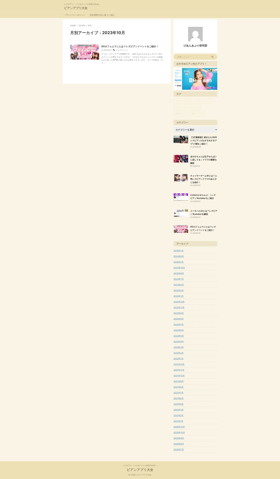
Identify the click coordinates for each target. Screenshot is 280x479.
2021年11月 (179, 370)
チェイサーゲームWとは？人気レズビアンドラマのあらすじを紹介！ (203, 178)
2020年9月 (179, 438)
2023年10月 (179, 267)
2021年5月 (179, 404)
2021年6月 (179, 398)
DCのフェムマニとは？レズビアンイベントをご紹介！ (130, 46)
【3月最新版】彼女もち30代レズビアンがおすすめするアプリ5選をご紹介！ (203, 140)
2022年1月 (178, 358)
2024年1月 (179, 262)
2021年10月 (179, 375)
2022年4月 (179, 341)
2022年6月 (179, 330)
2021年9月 (179, 381)
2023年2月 (179, 290)
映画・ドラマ (197, 113)
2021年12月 (179, 364)
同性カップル (181, 113)
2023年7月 (179, 279)
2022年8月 (179, 319)
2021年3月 (179, 409)
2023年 (81, 25)
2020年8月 (179, 444)
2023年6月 (179, 284)
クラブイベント (122, 50)
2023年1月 (179, 296)
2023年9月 (179, 273)
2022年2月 (179, 353)
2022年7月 (179, 324)
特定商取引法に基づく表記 (102, 15)
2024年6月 (179, 256)
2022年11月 (179, 307)
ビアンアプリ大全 (76, 8)
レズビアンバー (192, 107)
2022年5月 (179, 336)
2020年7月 (179, 449)
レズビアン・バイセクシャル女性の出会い (140, 465)
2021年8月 (179, 387)
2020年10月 (179, 432)
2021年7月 (178, 392)
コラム (178, 107)
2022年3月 (179, 347)
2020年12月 (179, 427)
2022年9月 (179, 313)
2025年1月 (179, 250)
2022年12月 (179, 301)
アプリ (178, 101)
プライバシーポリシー (75, 15)
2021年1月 (178, 421)
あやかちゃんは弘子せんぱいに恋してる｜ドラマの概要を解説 (203, 159)
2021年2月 (178, 415)
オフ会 (189, 101)
